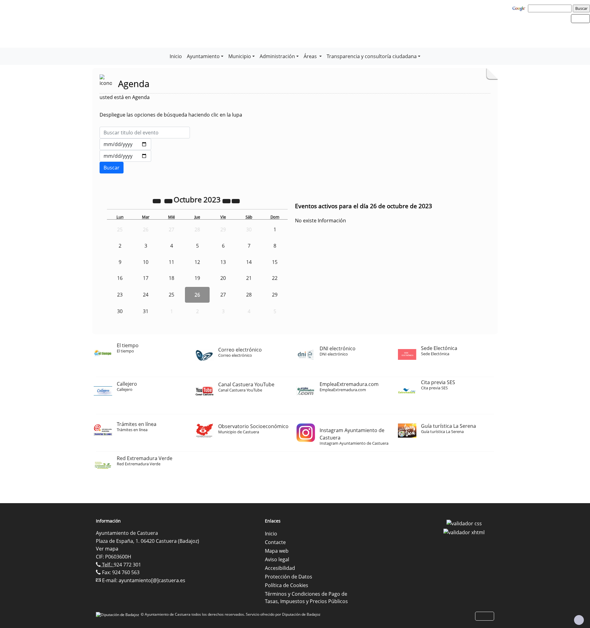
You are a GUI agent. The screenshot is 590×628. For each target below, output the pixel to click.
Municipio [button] (239, 56)
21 (249, 278)
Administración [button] (277, 56)
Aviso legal (277, 559)
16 (120, 278)
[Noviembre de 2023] (236, 200)
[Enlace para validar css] (464, 522)
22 (274, 278)
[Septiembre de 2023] (169, 200)
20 (223, 278)
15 (274, 262)
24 (145, 294)
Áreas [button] (311, 56)
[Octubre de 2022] (157, 200)
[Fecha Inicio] (125, 144)
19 (197, 278)
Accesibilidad (280, 568)
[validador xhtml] (464, 532)
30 (120, 311)
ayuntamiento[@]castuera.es (152, 580)
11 (171, 262)
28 (249, 294)
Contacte (275, 542)
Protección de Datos (288, 576)
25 (171, 294)
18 (171, 278)
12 (197, 262)
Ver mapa (107, 548)
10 (145, 262)
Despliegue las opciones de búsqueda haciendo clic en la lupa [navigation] (171, 114)
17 (145, 278)
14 (249, 262)
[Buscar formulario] (112, 167)
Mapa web (277, 550)
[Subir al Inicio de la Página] (579, 620)
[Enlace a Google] (519, 8)
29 (274, 294)
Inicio (176, 56)
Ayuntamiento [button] (203, 56)
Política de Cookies (286, 585)
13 (223, 262)
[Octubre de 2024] (227, 200)
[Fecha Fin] (125, 156)
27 (223, 294)
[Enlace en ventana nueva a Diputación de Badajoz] (118, 614)
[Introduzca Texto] (145, 132)
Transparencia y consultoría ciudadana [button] (372, 56)
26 (197, 294)
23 (120, 294)
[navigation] (550, 8)
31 (145, 311)
